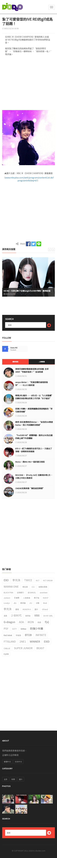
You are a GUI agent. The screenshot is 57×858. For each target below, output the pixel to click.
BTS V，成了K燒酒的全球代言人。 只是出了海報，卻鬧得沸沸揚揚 (33, 450)
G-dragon (9, 622)
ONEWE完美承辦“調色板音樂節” (30, 488)
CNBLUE (7, 648)
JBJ (15, 603)
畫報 (17, 609)
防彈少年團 (36, 628)
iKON (31, 622)
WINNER (35, 641)
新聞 (13, 779)
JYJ (30, 603)
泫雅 (37, 603)
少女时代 (16, 615)
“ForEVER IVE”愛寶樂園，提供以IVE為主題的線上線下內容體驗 (34, 436)
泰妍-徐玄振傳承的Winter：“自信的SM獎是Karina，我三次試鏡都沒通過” (34, 423)
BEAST (40, 648)
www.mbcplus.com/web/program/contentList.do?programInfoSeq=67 (29, 179)
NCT (37, 580)
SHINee (23, 629)
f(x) (47, 622)
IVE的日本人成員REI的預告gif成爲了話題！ (23, 290)
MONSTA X (27, 609)
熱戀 (39, 622)
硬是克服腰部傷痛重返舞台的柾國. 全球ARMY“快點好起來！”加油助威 (32, 370)
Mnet (45, 603)
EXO (6, 580)
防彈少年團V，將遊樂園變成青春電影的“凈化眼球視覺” (33, 410)
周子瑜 (36, 597)
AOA (21, 622)
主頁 (5, 779)
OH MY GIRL (48, 615)
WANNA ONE (11, 586)
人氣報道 (42, 361)
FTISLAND (10, 641)
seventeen (44, 592)
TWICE (28, 580)
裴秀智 (28, 615)
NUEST (45, 597)
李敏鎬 (18, 635)
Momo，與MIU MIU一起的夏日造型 (30, 461)
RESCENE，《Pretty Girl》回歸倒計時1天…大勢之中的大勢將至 (33, 476)
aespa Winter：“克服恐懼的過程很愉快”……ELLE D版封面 (31, 383)
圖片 (36, 609)
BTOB (28, 635)
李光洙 (16, 580)
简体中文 (18, 761)
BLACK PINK (8, 592)
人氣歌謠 (26, 597)
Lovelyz (7, 603)
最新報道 (15, 361)
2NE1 (23, 641)
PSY (6, 628)
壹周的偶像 (42, 587)
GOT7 (14, 629)
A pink (6, 654)
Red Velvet (8, 635)
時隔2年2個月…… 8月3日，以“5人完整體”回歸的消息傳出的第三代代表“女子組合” (34, 397)
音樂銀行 (20, 592)
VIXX (36, 615)
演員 (5, 615)
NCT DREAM (48, 580)
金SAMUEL (32, 592)
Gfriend (45, 609)
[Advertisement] (28, 84)
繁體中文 (7, 761)
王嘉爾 (16, 597)
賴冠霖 (25, 587)
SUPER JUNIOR (23, 648)
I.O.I (33, 587)
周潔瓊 (23, 603)
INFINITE (41, 635)
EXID (47, 641)
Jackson (7, 597)
